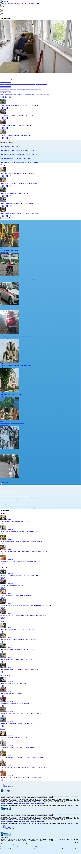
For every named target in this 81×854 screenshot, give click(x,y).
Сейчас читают (3, 12)
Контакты (5, 785)
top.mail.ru (71, 805)
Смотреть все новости (5, 218)
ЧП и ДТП (13, 12)
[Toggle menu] (1, 9)
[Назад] (1, 11)
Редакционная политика (8, 786)
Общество (9, 12)
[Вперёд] (1, 14)
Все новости (3, 5)
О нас (4, 784)
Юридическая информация (8, 787)
